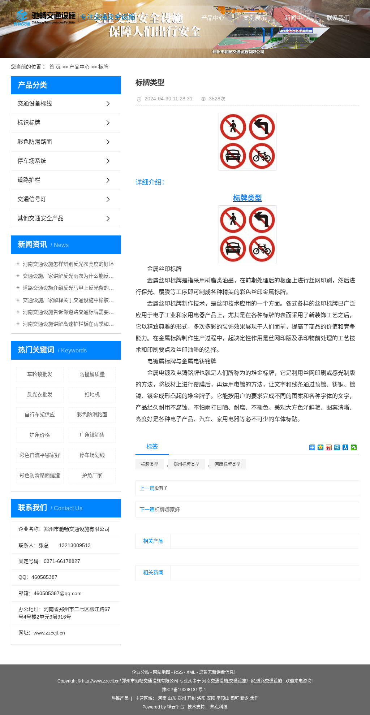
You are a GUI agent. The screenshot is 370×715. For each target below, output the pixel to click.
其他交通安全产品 (40, 218)
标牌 (103, 67)
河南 (162, 698)
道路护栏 (28, 180)
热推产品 (120, 698)
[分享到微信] (354, 447)
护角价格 (40, 435)
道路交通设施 (269, 681)
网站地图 (161, 672)
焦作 (254, 698)
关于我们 (170, 18)
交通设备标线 (34, 103)
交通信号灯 (31, 199)
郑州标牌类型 (186, 464)
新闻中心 (296, 18)
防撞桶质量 (92, 374)
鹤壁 (235, 698)
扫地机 (92, 394)
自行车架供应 (40, 414)
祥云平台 (175, 707)
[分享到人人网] (346, 447)
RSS (178, 672)
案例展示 (254, 18)
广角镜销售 (92, 435)
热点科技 (218, 707)
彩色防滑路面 (34, 142)
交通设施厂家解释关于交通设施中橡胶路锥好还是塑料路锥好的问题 (68, 300)
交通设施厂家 (242, 681)
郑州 (181, 698)
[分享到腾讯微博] (337, 447)
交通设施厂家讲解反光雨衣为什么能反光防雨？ (68, 276)
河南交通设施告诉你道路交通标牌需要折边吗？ (68, 312)
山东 (172, 698)
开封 (191, 698)
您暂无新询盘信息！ (218, 672)
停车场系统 (31, 161)
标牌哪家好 (167, 509)
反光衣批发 (39, 394)
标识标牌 (28, 123)
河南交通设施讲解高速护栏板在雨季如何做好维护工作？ (68, 324)
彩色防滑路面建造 (40, 475)
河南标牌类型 (228, 464)
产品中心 (212, 18)
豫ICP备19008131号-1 (184, 689)
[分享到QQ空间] (321, 447)
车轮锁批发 (39, 374)
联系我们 (338, 18)
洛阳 (201, 698)
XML (190, 672)
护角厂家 (92, 475)
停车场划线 (92, 455)
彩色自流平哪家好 (40, 455)
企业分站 (140, 672)
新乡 (244, 698)
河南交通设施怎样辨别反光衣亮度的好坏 (67, 264)
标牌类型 (149, 464)
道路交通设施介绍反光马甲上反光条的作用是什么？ (68, 288)
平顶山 (222, 698)
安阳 (211, 698)
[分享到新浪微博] (329, 447)
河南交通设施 (215, 681)
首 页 (55, 67)
